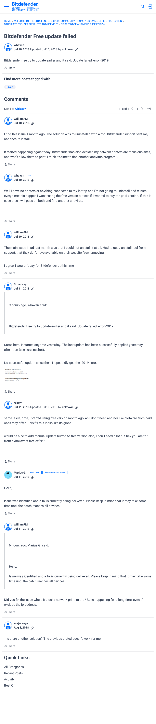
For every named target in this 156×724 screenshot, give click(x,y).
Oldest (19, 109)
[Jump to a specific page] (148, 108)
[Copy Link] (76, 49)
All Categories (14, 667)
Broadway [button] (20, 284)
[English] (25, 6)
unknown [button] (68, 49)
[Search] (142, 6)
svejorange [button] (21, 623)
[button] (8, 47)
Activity (9, 679)
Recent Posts (13, 673)
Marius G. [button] (20, 472)
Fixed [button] (9, 87)
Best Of (9, 685)
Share (9, 68)
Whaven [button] (19, 45)
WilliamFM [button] (21, 118)
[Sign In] (150, 6)
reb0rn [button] (18, 402)
